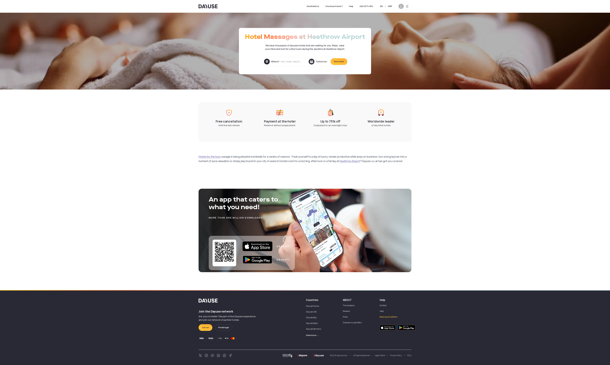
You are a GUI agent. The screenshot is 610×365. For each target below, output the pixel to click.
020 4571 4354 (366, 6)
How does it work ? (334, 6)
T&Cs (409, 355)
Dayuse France (312, 306)
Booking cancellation (388, 316)
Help (351, 6)
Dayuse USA (311, 311)
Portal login (223, 327)
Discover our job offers (352, 322)
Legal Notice (380, 355)
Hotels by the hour (210, 156)
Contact (383, 305)
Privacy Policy (396, 355)
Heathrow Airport (349, 161)
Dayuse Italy (311, 317)
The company (349, 305)
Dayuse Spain (312, 323)
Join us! (205, 327)
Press (345, 316)
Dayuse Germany (313, 329)
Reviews (346, 311)
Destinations (313, 6)
